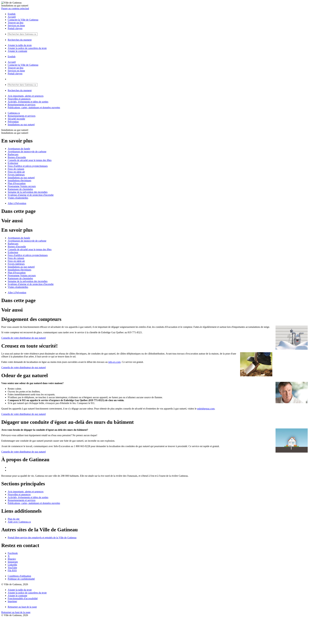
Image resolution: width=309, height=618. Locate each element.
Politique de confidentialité (21, 578)
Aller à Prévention (17, 203)
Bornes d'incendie (17, 157)
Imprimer (12, 601)
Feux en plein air (16, 171)
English (11, 14)
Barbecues (13, 154)
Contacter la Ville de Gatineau (23, 19)
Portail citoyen (15, 28)
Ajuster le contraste (17, 51)
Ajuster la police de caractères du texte (27, 48)
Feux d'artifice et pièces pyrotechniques (28, 166)
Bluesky (12, 559)
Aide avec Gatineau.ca (19, 521)
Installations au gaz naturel (21, 124)
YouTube (12, 567)
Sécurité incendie (16, 118)
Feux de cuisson (16, 169)
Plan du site (13, 519)
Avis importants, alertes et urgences (25, 96)
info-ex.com (114, 362)
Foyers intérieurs (16, 174)
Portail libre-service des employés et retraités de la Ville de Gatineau (42, 537)
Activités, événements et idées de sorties (28, 101)
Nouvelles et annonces (19, 98)
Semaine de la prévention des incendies (27, 192)
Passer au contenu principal (15, 8)
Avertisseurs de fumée (19, 148)
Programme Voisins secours (22, 186)
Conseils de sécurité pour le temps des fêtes (30, 160)
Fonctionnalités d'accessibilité (23, 598)
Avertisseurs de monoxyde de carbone (27, 151)
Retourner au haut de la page (22, 606)
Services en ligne (16, 25)
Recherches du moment (20, 39)
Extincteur (13, 163)
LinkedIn (12, 564)
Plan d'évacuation (17, 183)
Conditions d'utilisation (19, 576)
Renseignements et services (21, 104)
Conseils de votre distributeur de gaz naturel (23, 337)
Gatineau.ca (14, 113)
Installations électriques (19, 180)
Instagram (13, 561)
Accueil (12, 16)
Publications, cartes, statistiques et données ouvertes (34, 107)
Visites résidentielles (18, 197)
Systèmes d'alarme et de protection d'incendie (31, 195)
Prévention (13, 121)
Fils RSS (12, 570)
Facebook (13, 553)
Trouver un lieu (15, 22)
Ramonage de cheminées (20, 189)
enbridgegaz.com (206, 408)
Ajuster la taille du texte (20, 45)
